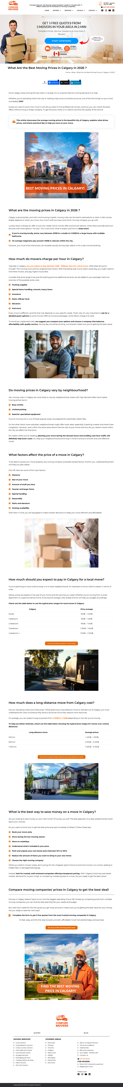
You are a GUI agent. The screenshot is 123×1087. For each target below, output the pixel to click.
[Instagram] (106, 10)
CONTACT (92, 10)
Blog (73, 72)
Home (68, 72)
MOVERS (56, 10)
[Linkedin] (113, 10)
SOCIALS (80, 10)
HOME (47, 10)
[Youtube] (110, 10)
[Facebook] (102, 10)
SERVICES (68, 10)
